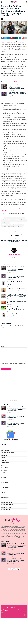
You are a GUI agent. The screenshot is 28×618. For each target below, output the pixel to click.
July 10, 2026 (10, 298)
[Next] (15, 99)
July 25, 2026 (10, 286)
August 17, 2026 (11, 96)
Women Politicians (6, 507)
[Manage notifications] (25, 615)
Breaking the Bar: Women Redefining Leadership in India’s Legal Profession (16, 289)
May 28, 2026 (10, 316)
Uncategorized (5, 495)
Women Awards (5, 499)
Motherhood (4, 475)
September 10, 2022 (19, 19)
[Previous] (13, 99)
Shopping (3, 485)
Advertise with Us (10, 607)
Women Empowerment (6, 502)
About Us (3, 607)
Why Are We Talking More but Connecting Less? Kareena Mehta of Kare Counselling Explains (17, 283)
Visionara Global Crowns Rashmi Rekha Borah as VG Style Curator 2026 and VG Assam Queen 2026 (16, 416)
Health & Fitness (5, 470)
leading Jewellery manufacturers (8, 226)
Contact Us (17, 607)
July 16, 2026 (10, 291)
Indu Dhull (21, 224)
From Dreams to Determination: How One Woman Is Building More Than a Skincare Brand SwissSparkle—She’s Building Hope (17, 296)
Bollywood (4, 455)
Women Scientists (5, 509)
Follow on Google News (17, 609)
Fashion (3, 465)
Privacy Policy (3, 609)
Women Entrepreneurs (7, 504)
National (3, 477)
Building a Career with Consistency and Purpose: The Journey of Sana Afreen (16, 314)
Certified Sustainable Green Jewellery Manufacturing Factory (13, 220)
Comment (4, 330)
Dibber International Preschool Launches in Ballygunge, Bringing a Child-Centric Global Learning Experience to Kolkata (17, 308)
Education (3, 460)
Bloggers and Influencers (7, 452)
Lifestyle (3, 472)
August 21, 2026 (11, 90)
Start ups (3, 492)
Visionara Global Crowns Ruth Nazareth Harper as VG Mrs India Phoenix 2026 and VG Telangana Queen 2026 (17, 94)
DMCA (9, 609)
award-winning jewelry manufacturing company (14, 217)
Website (3, 357)
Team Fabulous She (9, 19)
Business (3, 457)
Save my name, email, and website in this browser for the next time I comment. (14, 364)
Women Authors (5, 497)
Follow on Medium (4, 610)
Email (2, 352)
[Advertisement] (14, 385)
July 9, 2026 (10, 304)
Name (3, 346)
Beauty (3, 447)
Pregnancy (4, 480)
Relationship (4, 482)
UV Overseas (19, 226)
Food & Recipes (4, 467)
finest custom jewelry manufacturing (9, 224)
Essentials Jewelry (5, 222)
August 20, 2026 (11, 419)
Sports (3, 490)
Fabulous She (6, 615)
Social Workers (5, 487)
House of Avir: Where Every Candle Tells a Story (16, 302)
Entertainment (5, 462)
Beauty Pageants (5, 450)
